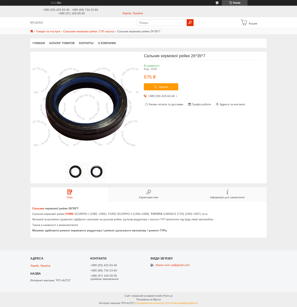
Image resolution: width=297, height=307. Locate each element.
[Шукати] (190, 22)
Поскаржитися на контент (150, 303)
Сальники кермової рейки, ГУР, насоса (88, 31)
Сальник (38, 208)
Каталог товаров (62, 43)
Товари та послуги (48, 31)
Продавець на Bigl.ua (148, 299)
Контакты (86, 43)
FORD (69, 213)
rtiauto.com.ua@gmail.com (172, 265)
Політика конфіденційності (182, 303)
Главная (39, 43)
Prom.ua (168, 295)
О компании (107, 43)
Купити (163, 87)
